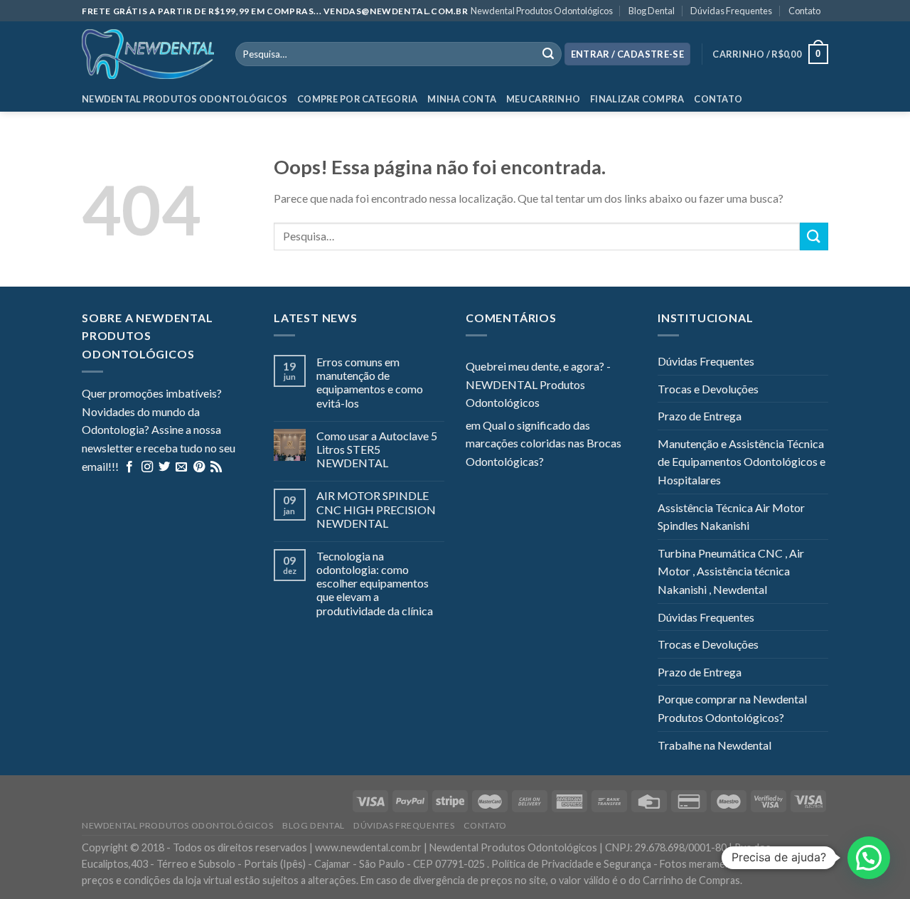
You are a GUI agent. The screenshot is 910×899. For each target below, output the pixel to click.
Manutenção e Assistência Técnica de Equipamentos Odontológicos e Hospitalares (741, 461)
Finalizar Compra (637, 99)
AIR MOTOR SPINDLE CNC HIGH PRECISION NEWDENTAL (376, 509)
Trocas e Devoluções (708, 388)
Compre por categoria (357, 99)
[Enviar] (814, 236)
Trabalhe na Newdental (714, 745)
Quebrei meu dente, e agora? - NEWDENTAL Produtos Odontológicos (538, 384)
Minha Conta (461, 99)
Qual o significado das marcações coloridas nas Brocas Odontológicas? (543, 443)
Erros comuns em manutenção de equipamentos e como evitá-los (369, 382)
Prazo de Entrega (700, 415)
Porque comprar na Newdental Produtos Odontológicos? (732, 708)
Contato (804, 10)
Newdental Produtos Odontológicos (542, 10)
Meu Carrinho (543, 99)
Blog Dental (651, 10)
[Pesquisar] (548, 54)
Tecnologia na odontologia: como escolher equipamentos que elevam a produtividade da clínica (374, 583)
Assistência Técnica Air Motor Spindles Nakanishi (731, 517)
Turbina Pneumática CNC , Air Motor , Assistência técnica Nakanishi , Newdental (731, 571)
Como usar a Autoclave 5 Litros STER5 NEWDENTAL (376, 449)
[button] (868, 857)
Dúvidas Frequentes (731, 10)
